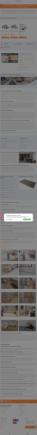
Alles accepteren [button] (27, 219)
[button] (9, 219)
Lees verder (28, 217)
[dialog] (18, 217)
